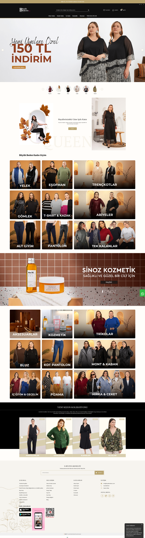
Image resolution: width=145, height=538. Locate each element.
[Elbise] (32, 437)
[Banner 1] (72, 279)
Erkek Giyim (76, 488)
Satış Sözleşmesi (23, 497)
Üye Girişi (48, 495)
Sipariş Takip (106, 488)
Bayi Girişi (21, 490)
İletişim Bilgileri (49, 497)
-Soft (65, 534)
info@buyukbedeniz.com (109, 483)
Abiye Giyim (51, 16)
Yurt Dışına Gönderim (24, 485)
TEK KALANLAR (92, 16)
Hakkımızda (21, 502)
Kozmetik (74, 16)
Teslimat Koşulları (23, 483)
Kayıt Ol (48, 492)
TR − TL (140, 4)
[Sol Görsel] (36, 124)
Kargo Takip (49, 490)
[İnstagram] (109, 495)
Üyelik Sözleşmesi (23, 499)
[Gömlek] (112, 437)
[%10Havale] (72, 50)
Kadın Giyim (60, 16)
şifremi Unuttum (50, 488)
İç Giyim (68, 16)
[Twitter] (105, 495)
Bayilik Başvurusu (23, 492)
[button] (3, 50)
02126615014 (106, 485)
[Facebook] (102, 495)
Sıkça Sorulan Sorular (51, 483)
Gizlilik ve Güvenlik (23, 495)
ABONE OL (100, 472)
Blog (47, 499)
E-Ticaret (68, 534)
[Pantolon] (85, 437)
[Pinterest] (113, 495)
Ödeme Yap (49, 485)
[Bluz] (59, 437)
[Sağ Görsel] (109, 124)
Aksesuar (82, 16)
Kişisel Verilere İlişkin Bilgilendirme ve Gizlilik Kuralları (31, 488)
